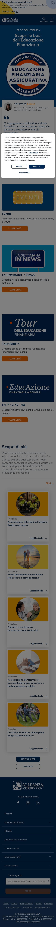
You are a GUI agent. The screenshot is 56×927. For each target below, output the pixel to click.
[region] (28, 155)
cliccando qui (33, 152)
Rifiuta (19, 166)
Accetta (37, 166)
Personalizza (24, 173)
